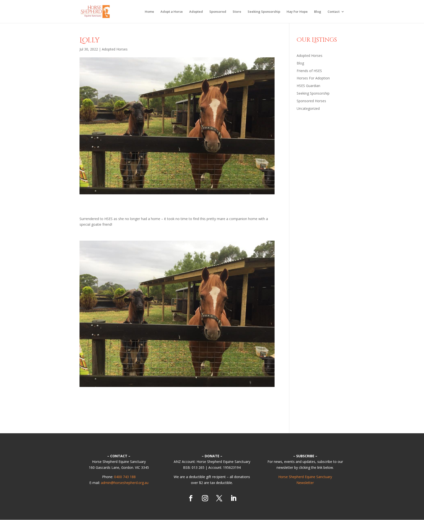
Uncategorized (308, 108)
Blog (317, 12)
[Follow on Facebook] (191, 498)
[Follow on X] (219, 498)
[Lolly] (177, 386)
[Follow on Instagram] (205, 498)
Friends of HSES (309, 70)
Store (237, 12)
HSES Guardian (308, 85)
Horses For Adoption (313, 78)
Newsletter (305, 482)
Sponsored (217, 12)
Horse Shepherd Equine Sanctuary (305, 476)
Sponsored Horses (311, 101)
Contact (334, 12)
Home (149, 12)
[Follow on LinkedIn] (233, 498)
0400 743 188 (125, 476)
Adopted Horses (115, 49)
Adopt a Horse (171, 12)
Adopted (196, 12)
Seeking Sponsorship (264, 12)
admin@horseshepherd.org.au (124, 482)
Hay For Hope (297, 12)
